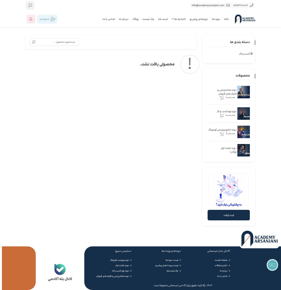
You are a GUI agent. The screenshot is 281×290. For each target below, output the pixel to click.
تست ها (163, 19)
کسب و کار (244, 54)
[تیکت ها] (272, 265)
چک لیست (148, 19)
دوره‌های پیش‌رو (199, 19)
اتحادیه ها (179, 19)
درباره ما (123, 19)
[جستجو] (34, 42)
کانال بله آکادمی (60, 279)
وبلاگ (135, 19)
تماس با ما (108, 19)
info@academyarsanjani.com (208, 5)
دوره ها (216, 19)
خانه (226, 19)
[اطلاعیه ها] (31, 19)
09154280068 (240, 5)
